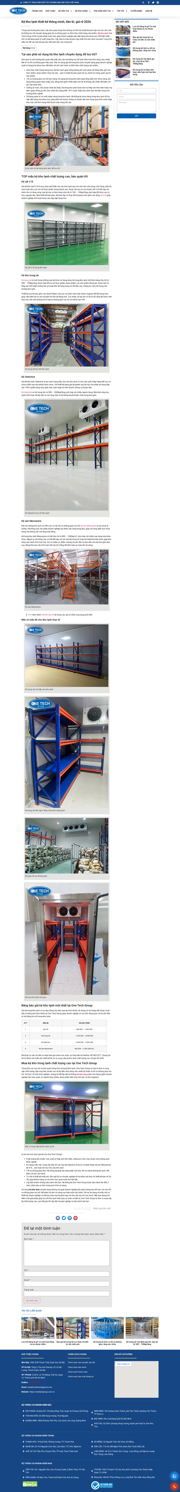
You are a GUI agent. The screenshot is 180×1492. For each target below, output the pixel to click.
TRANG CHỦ (37, 11)
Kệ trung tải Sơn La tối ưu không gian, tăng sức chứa (144, 49)
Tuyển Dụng (136, 11)
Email (27, 1280)
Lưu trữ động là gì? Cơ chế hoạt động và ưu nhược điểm (144, 28)
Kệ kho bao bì (48, 615)
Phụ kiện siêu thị (102, 11)
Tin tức (120, 11)
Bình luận (29, 1239)
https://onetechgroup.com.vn (42, 1392)
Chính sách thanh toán (78, 1372)
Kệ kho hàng (81, 11)
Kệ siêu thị (63, 11)
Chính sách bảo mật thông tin (81, 1376)
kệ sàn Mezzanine (88, 526)
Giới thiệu (50, 11)
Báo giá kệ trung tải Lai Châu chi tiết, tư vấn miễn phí (144, 39)
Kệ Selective (26, 392)
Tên (26, 1270)
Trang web (29, 1290)
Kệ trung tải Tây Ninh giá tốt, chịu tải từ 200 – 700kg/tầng (143, 61)
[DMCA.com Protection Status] (30, 1486)
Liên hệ (148, 11)
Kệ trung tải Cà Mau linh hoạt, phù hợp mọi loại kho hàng (144, 72)
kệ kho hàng (82, 1074)
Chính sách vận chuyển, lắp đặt (81, 1362)
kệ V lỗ (103, 195)
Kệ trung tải (26, 280)
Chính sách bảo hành (77, 1367)
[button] (143, 2)
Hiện (33, 48)
